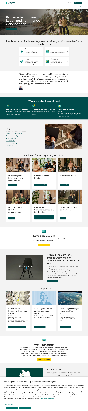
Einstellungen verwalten (38, 408)
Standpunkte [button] (38, 7)
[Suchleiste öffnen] (80, 7)
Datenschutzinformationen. (47, 398)
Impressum (8, 402)
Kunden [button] (16, 7)
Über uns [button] (9, 7)
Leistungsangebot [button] (27, 7)
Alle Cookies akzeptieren (12, 408)
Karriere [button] (46, 7)
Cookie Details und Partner (9, 404)
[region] (44, 394)
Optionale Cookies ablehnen (25, 408)
